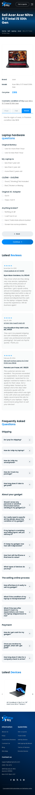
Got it (7, 195)
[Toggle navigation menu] (32, 4)
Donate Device (23, 751)
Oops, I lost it (10, 200)
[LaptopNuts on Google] (14, 780)
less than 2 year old (12, 167)
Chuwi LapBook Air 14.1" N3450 (14, 271)
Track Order (22, 736)
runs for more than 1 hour (15, 148)
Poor (6, 111)
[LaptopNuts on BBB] (24, 780)
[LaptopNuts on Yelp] (20, 780)
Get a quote (22, 4)
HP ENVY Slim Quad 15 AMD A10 (14, 323)
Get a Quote (22, 732)
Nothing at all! (10, 212)
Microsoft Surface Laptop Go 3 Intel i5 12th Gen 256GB (16, 362)
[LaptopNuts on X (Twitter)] (17, 780)
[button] (32, 694)
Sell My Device (22, 740)
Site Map (5, 751)
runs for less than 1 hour (14, 153)
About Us (5, 732)
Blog (3, 747)
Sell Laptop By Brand (25, 743)
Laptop (13, 31)
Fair (16, 111)
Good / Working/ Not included (16, 181)
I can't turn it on (11, 216)
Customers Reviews (9, 740)
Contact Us (6, 743)
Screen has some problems (16, 224)
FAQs (3, 736)
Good (26, 110)
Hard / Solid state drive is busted (17, 220)
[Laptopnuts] (6, 4)
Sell (9, 31)
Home (4, 31)
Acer (19, 31)
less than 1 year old (12, 163)
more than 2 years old (13, 171)
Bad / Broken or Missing (14, 185)
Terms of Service (23, 747)
